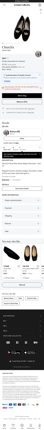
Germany (29, 419)
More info (21, 67)
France (5, 419)
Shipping (8, 216)
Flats (20, 298)
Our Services (9, 316)
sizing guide (12, 64)
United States (22, 419)
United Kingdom (13, 419)
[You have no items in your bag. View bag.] (39, 4)
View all (22, 285)
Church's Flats (32, 298)
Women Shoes (8, 298)
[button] (39, 4)
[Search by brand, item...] (4, 5)
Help (6, 231)
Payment (8, 208)
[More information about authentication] (40, 75)
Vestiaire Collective (12, 336)
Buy (4, 321)
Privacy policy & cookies (21, 367)
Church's (8, 47)
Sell (5, 326)
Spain (35, 419)
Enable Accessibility (22, 1)
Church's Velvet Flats (11, 304)
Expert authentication (13, 200)
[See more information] (40, 88)
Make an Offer (22, 102)
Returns (8, 223)
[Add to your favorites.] (19, 266)
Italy (39, 419)
